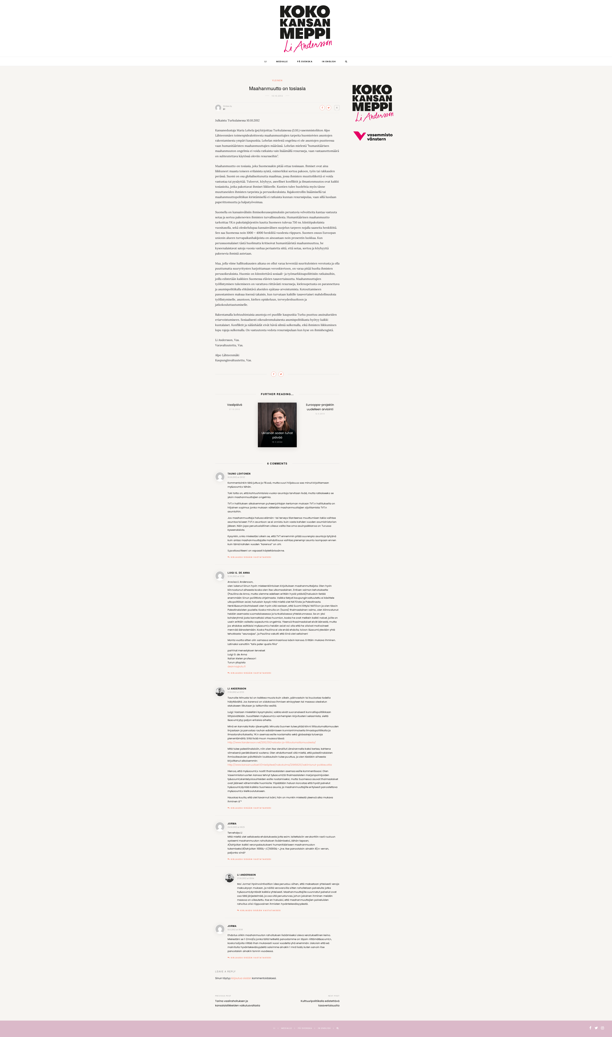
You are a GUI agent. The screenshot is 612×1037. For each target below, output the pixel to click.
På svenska (304, 61)
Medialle (282, 61)
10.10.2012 (277, 95)
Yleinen (277, 80)
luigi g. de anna (239, 572)
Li (266, 61)
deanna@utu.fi (237, 666)
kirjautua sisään (241, 978)
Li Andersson (237, 688)
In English (329, 61)
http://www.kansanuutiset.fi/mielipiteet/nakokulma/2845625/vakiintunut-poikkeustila (280, 764)
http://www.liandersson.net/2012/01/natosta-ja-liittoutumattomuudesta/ (272, 742)
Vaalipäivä (234, 405)
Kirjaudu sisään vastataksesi (251, 557)
